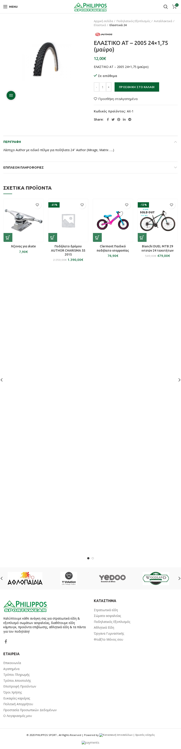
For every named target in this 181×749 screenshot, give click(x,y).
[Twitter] (113, 119)
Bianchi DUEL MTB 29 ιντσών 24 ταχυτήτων (157, 248)
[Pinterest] (119, 119)
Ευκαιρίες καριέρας (16, 698)
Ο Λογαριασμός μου (17, 716)
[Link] (90, 6)
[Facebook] (108, 119)
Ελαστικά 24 (117, 25)
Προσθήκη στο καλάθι (137, 87)
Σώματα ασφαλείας (107, 616)
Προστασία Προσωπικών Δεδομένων (30, 710)
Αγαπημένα (11, 669)
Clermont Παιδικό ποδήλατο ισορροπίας (113, 248)
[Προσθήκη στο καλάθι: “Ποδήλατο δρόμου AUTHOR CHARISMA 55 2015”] (52, 237)
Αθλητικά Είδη (104, 627)
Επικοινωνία (12, 663)
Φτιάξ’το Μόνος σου (108, 639)
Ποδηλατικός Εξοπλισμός (133, 21)
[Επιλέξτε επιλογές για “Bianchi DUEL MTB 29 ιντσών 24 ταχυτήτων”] (142, 237)
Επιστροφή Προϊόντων (19, 686)
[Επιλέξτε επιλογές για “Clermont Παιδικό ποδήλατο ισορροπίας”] (97, 237)
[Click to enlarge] (11, 95)
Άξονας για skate (23, 246)
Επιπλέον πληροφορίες (23, 167)
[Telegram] (130, 119)
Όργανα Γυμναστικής (109, 633)
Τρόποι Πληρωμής (16, 674)
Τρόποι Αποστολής (17, 680)
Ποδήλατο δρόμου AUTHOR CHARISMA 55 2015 (68, 250)
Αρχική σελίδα (103, 21)
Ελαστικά (100, 25)
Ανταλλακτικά (163, 21)
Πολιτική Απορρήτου (18, 704)
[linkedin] (124, 119)
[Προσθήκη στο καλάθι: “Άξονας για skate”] (8, 237)
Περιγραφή (12, 142)
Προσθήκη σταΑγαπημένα (118, 98)
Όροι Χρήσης (12, 692)
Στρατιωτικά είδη (106, 610)
